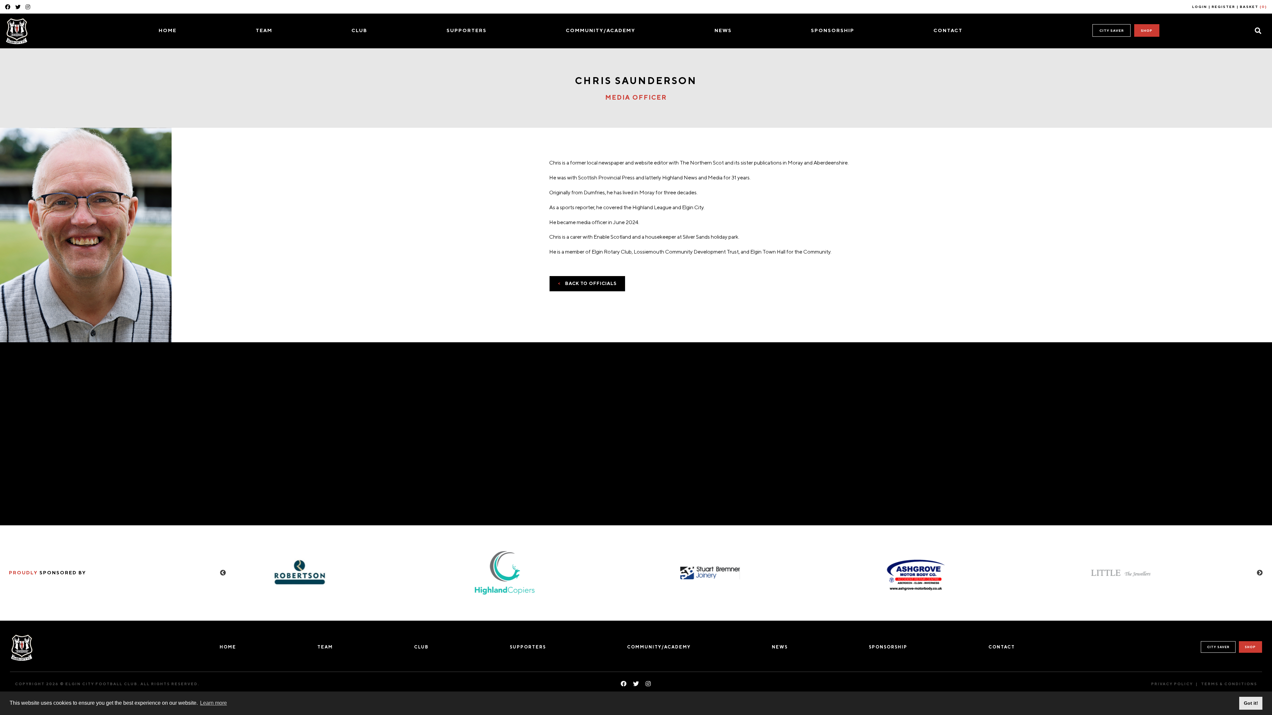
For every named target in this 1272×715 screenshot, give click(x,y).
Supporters (467, 30)
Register (1223, 7)
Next (1259, 573)
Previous (223, 573)
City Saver (1111, 30)
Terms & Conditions (1229, 684)
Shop (1146, 30)
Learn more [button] (213, 703)
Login (1199, 7)
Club (359, 30)
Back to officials (587, 283)
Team (264, 30)
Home (168, 30)
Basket (1253, 7)
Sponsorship (832, 30)
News (723, 30)
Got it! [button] (1251, 703)
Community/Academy (600, 30)
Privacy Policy (1172, 684)
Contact (948, 30)
